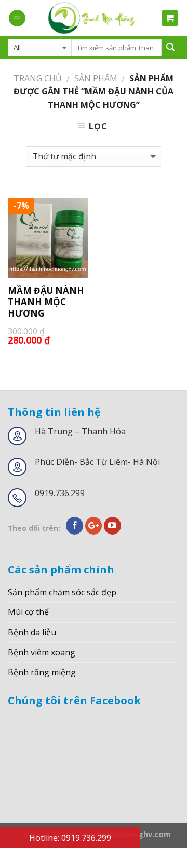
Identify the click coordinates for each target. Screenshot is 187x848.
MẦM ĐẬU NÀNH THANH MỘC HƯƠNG (46, 302)
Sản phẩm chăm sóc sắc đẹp (62, 592)
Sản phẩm (95, 78)
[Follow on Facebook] (74, 526)
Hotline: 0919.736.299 (70, 837)
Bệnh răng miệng (42, 672)
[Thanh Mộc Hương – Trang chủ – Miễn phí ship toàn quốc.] (93, 18)
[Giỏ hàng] (170, 18)
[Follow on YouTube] (112, 526)
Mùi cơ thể (28, 612)
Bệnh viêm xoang (41, 652)
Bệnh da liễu (32, 632)
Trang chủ (38, 78)
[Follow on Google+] (93, 526)
